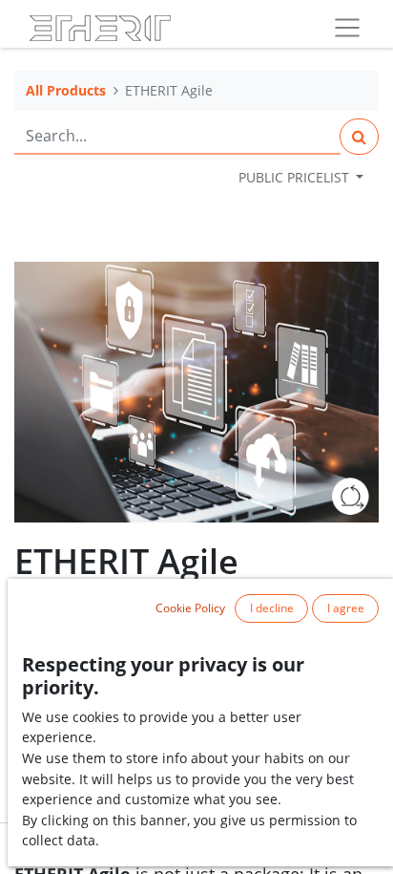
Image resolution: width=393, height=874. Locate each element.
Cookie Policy (190, 608)
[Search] (359, 136)
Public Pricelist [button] (295, 177)
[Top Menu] (347, 28)
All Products (66, 90)
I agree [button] (345, 608)
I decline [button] (272, 608)
